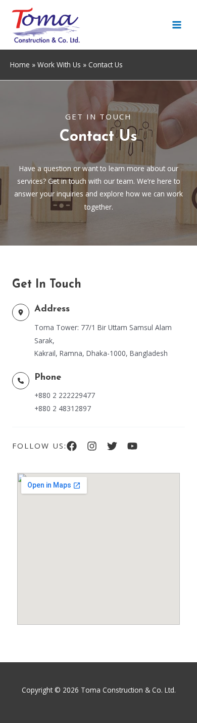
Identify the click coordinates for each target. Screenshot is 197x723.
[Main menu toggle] (177, 25)
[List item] (72, 446)
